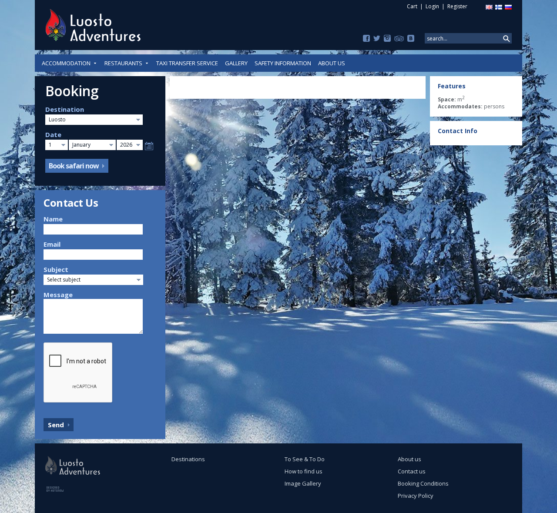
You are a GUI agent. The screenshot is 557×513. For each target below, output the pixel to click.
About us (331, 63)
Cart (412, 6)
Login (432, 6)
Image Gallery (303, 483)
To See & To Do (305, 459)
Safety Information (283, 63)
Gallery (236, 63)
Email (52, 244)
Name (53, 219)
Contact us (412, 471)
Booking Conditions (423, 483)
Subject (56, 269)
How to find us (303, 471)
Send (56, 424)
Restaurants (123, 63)
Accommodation (66, 63)
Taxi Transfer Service (187, 63)
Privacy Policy (415, 496)
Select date (149, 146)
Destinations (188, 459)
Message (58, 294)
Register (457, 6)
